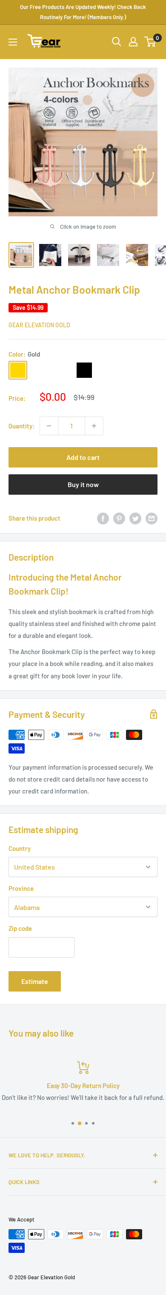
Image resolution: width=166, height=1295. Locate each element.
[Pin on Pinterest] (119, 518)
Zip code (20, 928)
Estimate (34, 981)
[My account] (133, 41)
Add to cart (83, 457)
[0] (150, 42)
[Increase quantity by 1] (94, 426)
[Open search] (116, 41)
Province (21, 888)
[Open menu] (13, 42)
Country (20, 848)
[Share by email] (151, 518)
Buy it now (83, 484)
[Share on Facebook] (103, 518)
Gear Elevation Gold (39, 325)
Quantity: (21, 426)
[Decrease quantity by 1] (49, 426)
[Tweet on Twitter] (135, 518)
